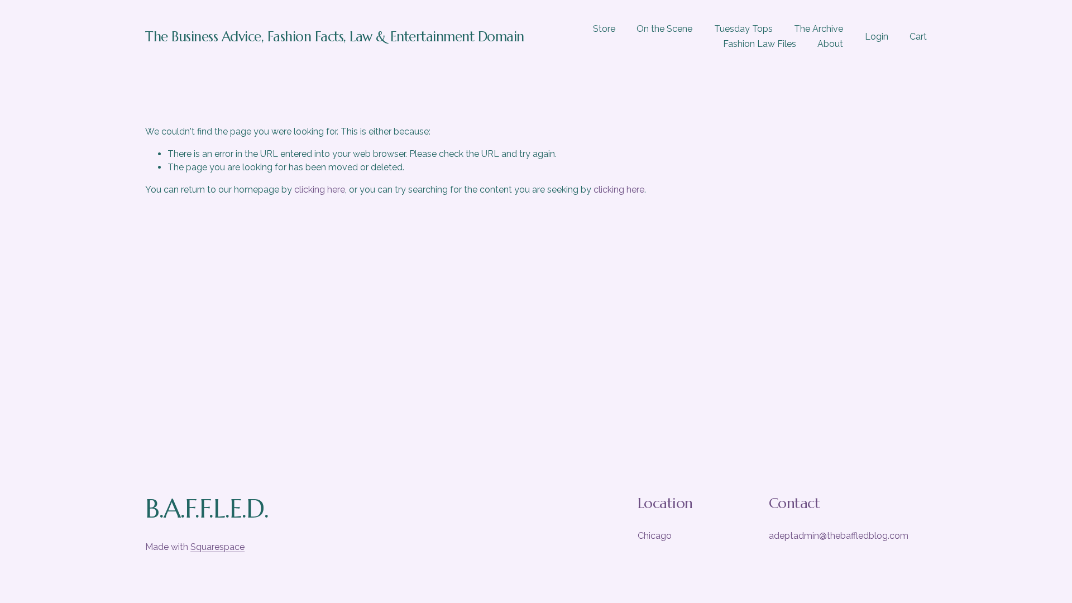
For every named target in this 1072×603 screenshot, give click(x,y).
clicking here (319, 189)
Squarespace (217, 547)
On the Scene (664, 28)
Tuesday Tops (743, 28)
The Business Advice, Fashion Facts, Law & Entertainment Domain (334, 36)
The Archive (818, 28)
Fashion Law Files (759, 44)
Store (604, 28)
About (830, 44)
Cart (918, 36)
